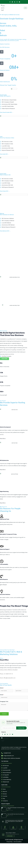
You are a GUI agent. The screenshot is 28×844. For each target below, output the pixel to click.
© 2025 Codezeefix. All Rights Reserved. (14, 839)
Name (2, 688)
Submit (4, 713)
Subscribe (21, 728)
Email (2, 694)
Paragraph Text (4, 701)
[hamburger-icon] (25, 8)
